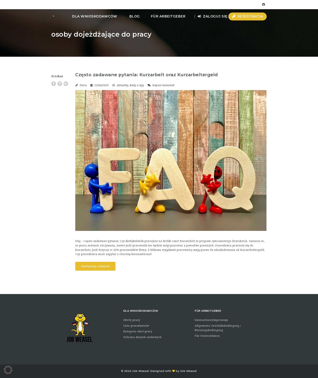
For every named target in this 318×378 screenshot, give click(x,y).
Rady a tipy (137, 85)
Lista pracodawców (136, 325)
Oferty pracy (131, 320)
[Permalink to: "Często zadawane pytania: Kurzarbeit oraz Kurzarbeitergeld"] (170, 160)
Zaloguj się (214, 16)
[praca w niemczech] (53, 16)
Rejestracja (249, 16)
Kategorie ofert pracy (137, 331)
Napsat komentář (163, 85)
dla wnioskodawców (94, 16)
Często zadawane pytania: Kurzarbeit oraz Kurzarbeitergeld (146, 74)
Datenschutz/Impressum (211, 320)
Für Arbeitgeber (168, 16)
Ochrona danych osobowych (142, 337)
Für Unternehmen (207, 335)
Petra (83, 85)
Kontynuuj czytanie (95, 266)
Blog (134, 16)
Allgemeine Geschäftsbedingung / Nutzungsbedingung (218, 328)
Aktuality (122, 85)
